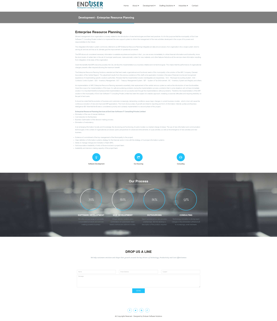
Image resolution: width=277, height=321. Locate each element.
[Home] (90, 4)
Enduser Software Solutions (152, 316)
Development (148, 6)
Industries (183, 6)
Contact (195, 6)
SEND (138, 291)
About (135, 6)
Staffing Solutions (166, 6)
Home (126, 6)
